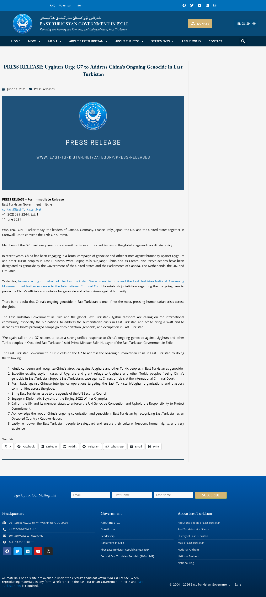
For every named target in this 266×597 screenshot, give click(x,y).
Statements (160, 41)
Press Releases (44, 89)
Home (15, 41)
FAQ (52, 5)
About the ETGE (127, 41)
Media (52, 41)
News (32, 41)
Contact (215, 41)
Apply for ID (191, 41)
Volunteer (65, 5)
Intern (79, 5)
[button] (243, 41)
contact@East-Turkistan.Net (21, 209)
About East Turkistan (86, 41)
